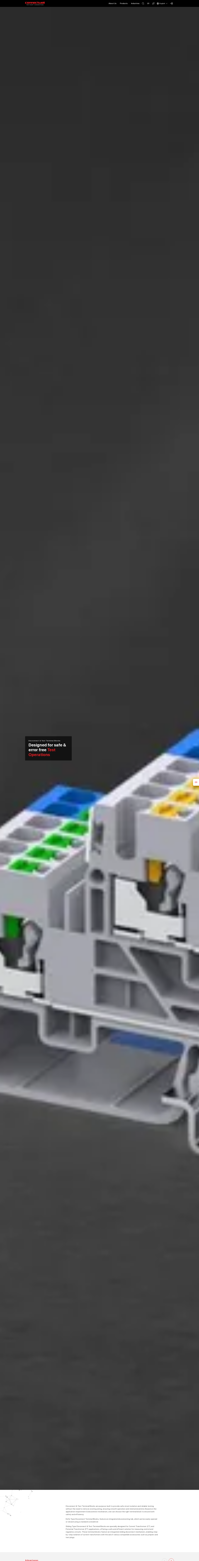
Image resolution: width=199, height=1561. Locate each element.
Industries (135, 3)
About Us (113, 3)
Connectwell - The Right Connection (35, 3)
